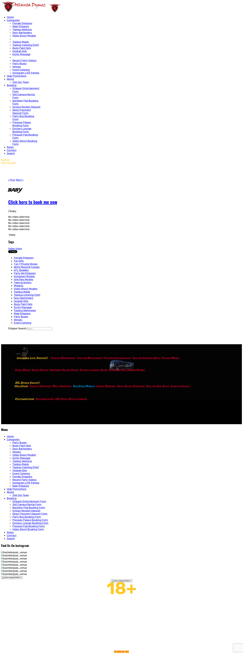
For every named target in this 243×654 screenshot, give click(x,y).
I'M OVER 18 (119, 651)
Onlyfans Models (23, 279)
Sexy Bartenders (22, 32)
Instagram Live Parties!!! (32, 358)
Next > (19, 180)
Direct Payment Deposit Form (21, 112)
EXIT (127, 651)
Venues (16, 66)
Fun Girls (19, 260)
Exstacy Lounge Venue (94, 370)
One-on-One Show (157, 386)
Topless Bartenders (89, 358)
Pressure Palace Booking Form (21, 124)
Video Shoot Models (24, 35)
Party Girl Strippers (25, 273)
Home (10, 17)
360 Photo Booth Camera (71, 399)
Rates (10, 147)
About (10, 79)
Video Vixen (15, 248)
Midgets (18, 285)
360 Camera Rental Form (26, 504)
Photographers (24, 399)
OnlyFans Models (84, 386)
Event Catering (21, 69)
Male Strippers (20, 26)
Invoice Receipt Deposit (26, 107)
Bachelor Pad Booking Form (28, 507)
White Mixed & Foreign (27, 267)
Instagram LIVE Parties (25, 72)
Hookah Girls (19, 51)
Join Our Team (20, 82)
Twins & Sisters (22, 282)
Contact (11, 150)
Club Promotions (16, 76)
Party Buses (19, 63)
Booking (11, 85)
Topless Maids (20, 41)
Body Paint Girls (21, 48)
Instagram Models (24, 276)
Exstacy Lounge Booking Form (21, 130)
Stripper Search (17, 328)
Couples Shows (180, 386)
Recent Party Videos (24, 60)
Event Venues (40, 370)
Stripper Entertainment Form (29, 501)
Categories (13, 20)
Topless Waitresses (25, 310)
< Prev (11, 180)
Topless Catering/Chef (25, 45)
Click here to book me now (32, 202)
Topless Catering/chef (117, 358)
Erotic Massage (21, 54)
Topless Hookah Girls (146, 358)
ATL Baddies (21, 270)
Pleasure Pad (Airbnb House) (127, 370)
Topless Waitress (22, 29)
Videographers (45, 399)
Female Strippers (22, 23)
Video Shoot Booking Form (28, 529)
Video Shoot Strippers (131, 386)
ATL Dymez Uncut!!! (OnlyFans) (27, 384)
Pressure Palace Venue (64, 370)
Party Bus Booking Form (26, 516)
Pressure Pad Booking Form (28, 526)
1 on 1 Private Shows (25, 264)
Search (11, 153)
